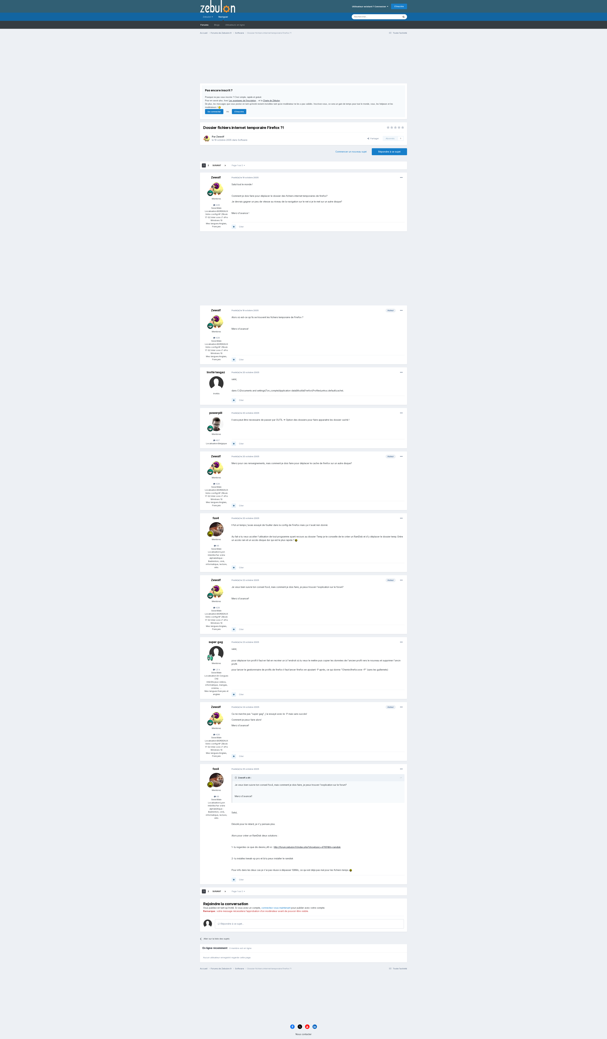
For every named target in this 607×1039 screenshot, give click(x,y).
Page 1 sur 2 (238, 165)
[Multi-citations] (234, 227)
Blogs (217, 25)
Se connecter (214, 111)
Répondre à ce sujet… (232, 923)
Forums (204, 25)
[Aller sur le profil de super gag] (216, 653)
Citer (241, 226)
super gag (216, 642)
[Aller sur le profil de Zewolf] (206, 138)
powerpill (215, 412)
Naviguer (223, 16)
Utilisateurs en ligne (235, 25)
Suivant (216, 165)
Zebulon (207, 16)
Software (242, 140)
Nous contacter (304, 1034)
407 (217, 440)
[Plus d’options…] (401, 178)
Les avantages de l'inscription (242, 100)
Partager (374, 138)
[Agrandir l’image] (296, 540)
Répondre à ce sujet (389, 151)
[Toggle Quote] (236, 777)
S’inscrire (399, 6)
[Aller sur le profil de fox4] (216, 529)
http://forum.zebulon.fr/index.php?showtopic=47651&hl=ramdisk (307, 847)
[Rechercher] (403, 16)
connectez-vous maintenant (276, 907)
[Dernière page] (225, 165)
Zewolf (220, 136)
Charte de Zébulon (271, 100)
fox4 (216, 518)
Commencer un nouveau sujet (351, 151)
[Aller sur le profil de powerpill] (216, 424)
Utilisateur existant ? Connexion (369, 6)
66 (217, 545)
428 (217, 205)
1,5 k (217, 669)
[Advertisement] (257, 61)
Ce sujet (392, 16)
